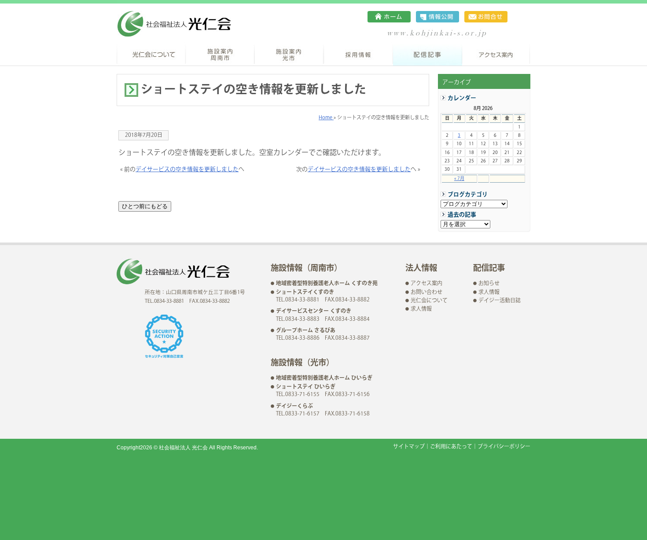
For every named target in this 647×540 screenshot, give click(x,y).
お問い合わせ (485, 16)
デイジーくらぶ (294, 406)
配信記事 (427, 54)
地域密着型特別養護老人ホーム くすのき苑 (327, 283)
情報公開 (437, 16)
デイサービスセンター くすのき (313, 311)
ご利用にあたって (451, 447)
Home (326, 117)
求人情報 (421, 309)
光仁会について (151, 54)
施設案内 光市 (289, 54)
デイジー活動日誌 (499, 301)
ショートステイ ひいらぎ (305, 387)
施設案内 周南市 (220, 54)
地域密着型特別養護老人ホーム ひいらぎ (324, 378)
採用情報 (358, 54)
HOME (389, 16)
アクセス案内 (496, 54)
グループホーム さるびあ (305, 330)
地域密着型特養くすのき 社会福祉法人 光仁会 (174, 24)
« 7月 (459, 178)
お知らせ (489, 283)
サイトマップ (409, 447)
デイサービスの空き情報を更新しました (187, 169)
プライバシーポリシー (504, 447)
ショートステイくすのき (305, 292)
